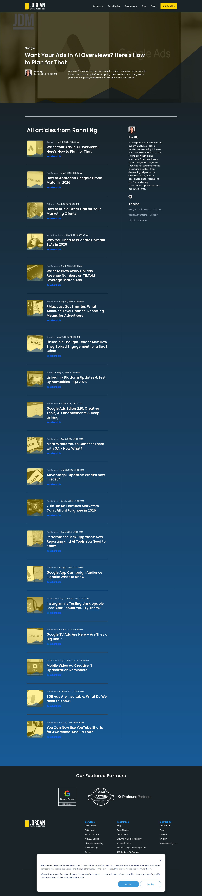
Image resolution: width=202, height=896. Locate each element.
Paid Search (145, 209)
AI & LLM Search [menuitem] (92, 839)
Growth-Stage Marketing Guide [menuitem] (131, 847)
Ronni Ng (38, 71)
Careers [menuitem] (163, 834)
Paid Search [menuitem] (90, 825)
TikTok (131, 220)
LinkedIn (154, 214)
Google (30, 48)
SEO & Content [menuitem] (92, 834)
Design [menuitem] (88, 852)
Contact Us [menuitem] (165, 825)
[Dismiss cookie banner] (160, 860)
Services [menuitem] (90, 821)
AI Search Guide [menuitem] (124, 843)
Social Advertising (137, 214)
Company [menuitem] (165, 821)
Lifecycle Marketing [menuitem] (94, 843)
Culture (157, 209)
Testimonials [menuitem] (122, 834)
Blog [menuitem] (119, 825)
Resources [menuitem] (123, 821)
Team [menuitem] (162, 830)
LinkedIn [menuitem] (163, 839)
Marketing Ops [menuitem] (91, 847)
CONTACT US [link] (169, 6)
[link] (35, 6)
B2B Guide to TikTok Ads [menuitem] (128, 852)
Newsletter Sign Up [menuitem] (168, 843)
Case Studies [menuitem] (123, 830)
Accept (128, 884)
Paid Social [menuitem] (90, 830)
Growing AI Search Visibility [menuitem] (129, 839)
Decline (150, 884)
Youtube (142, 220)
